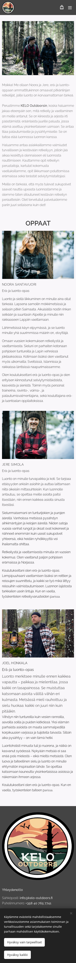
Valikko (70, 7)
